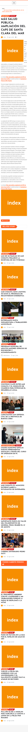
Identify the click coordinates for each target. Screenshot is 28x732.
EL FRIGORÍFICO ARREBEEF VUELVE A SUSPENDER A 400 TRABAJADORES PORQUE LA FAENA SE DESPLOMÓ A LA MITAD (12, 598)
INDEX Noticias (6, 355)
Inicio (3, 8)
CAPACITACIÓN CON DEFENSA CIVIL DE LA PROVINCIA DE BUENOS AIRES (12, 416)
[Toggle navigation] (14, 2)
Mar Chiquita (6, 220)
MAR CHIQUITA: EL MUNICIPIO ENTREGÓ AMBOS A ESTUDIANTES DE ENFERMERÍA (13, 487)
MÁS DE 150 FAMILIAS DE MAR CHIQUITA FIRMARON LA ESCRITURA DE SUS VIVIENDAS (12, 258)
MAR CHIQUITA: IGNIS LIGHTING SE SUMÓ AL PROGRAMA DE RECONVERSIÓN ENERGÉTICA (13, 294)
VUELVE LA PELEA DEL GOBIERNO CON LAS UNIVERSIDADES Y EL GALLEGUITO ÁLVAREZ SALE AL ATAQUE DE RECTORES (13, 675)
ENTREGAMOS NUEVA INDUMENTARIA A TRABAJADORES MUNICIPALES (14, 322)
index (4, 37)
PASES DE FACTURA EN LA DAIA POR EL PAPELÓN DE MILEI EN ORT (13, 637)
